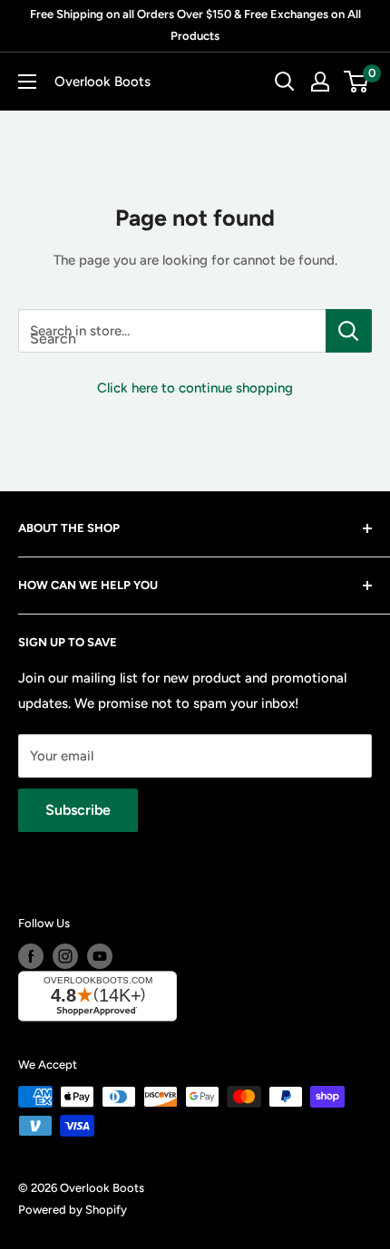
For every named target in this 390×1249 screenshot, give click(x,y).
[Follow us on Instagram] (65, 956)
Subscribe (78, 809)
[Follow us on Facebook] (31, 956)
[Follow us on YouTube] (99, 956)
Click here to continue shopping (195, 388)
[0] (357, 81)
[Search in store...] (349, 331)
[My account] (320, 82)
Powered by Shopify (72, 1209)
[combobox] (172, 331)
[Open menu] (27, 81)
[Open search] (285, 82)
